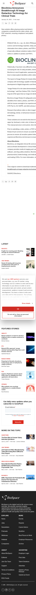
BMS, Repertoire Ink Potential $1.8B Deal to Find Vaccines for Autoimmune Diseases (13, 479)
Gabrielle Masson (5, 353)
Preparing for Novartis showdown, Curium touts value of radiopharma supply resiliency (11, 362)
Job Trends (5, 260)
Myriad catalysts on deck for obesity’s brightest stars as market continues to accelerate (12, 337)
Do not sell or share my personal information (18, 315)
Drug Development (7, 461)
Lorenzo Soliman (20, 441)
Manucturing (5, 359)
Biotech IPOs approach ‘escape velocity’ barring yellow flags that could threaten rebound (13, 350)
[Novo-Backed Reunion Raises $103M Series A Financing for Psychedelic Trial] (30, 463)
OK (18, 309)
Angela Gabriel (5, 268)
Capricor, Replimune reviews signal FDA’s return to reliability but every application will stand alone (11, 375)
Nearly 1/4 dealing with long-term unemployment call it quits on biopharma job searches (11, 264)
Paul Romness (5, 391)
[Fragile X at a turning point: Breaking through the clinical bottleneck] (30, 252)
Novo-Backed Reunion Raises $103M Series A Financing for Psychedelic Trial (11, 465)
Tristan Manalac (5, 379)
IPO (2, 346)
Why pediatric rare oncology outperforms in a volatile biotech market (11, 388)
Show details (26, 303)
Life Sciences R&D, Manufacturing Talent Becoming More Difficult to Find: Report (12, 451)
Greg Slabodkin (20, 455)
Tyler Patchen (18, 469)
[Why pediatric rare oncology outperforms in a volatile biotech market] (30, 388)
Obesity (4, 333)
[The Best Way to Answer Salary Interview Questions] (30, 436)
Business (4, 475)
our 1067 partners (13, 279)
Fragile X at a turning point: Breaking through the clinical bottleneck (12, 251)
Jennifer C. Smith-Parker (7, 254)
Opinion (4, 384)
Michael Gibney (5, 341)
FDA (2, 371)
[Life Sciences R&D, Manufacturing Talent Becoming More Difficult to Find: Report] (30, 449)
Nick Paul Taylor (5, 366)
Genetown (4, 435)
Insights (4, 248)
